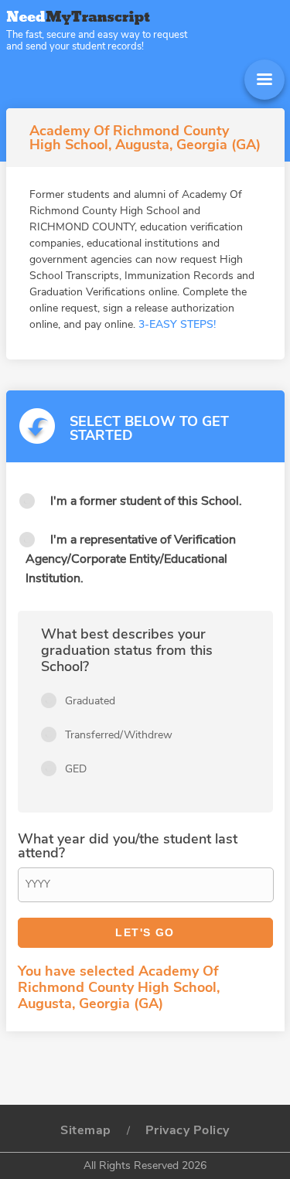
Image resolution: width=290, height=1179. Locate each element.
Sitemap (85, 1130)
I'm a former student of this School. (146, 500)
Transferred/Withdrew (118, 735)
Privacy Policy (187, 1130)
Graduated (90, 700)
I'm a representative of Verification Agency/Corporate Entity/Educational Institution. (131, 559)
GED (76, 769)
